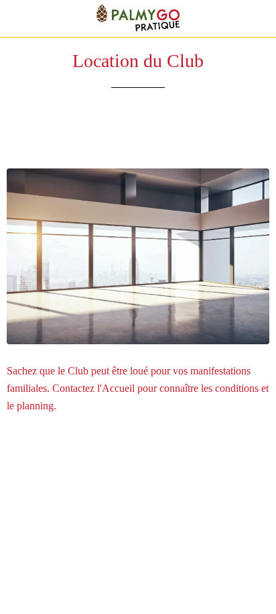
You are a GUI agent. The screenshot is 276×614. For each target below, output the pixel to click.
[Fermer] (19, 19)
